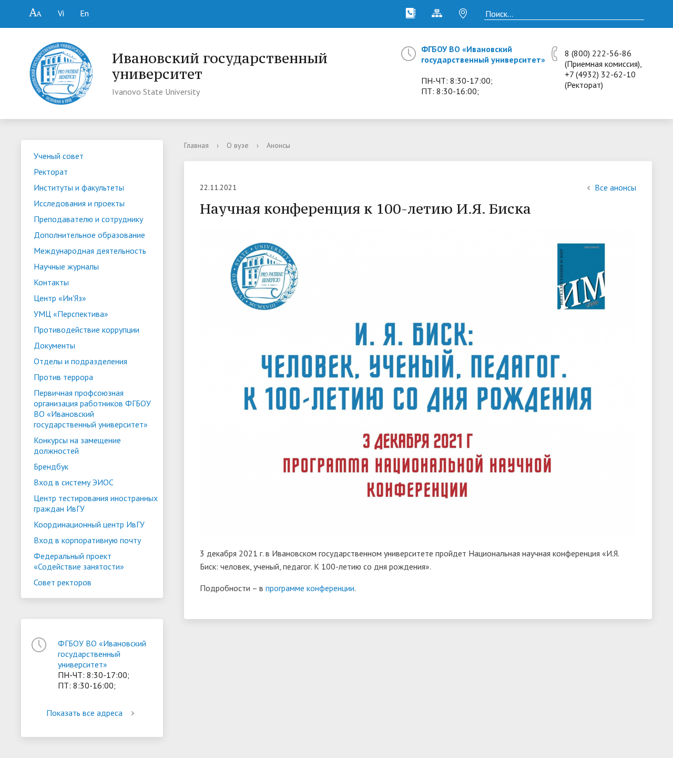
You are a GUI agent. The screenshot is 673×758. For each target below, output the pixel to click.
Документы (54, 345)
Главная (196, 145)
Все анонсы (615, 187)
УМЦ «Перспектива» (71, 313)
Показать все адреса (84, 712)
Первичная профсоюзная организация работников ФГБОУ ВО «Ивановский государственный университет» (92, 408)
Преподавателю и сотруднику (88, 219)
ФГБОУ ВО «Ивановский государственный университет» (483, 54)
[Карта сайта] (437, 13)
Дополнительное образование (89, 235)
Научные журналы (66, 266)
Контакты (51, 282)
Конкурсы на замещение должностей (77, 445)
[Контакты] (410, 13)
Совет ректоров (62, 582)
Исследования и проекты (79, 203)
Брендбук (51, 466)
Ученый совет (59, 156)
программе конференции (310, 588)
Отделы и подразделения (80, 361)
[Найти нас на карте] (463, 13)
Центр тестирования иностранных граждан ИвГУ (96, 503)
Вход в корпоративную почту (87, 540)
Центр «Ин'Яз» (60, 298)
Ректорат (51, 171)
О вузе (238, 145)
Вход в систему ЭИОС (74, 482)
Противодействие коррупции (86, 329)
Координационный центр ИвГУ (89, 524)
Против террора (63, 377)
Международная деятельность (90, 250)
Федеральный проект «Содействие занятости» (79, 561)
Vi (61, 13)
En (84, 13)
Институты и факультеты (79, 187)
